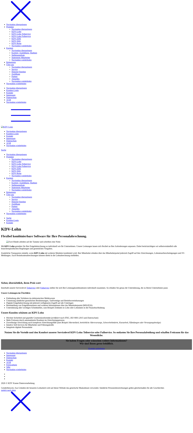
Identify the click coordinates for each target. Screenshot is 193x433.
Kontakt (9, 223)
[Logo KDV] (7, 127)
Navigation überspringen (16, 131)
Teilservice (31, 288)
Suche (3, 150)
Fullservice (44, 288)
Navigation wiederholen (16, 145)
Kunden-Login (12, 220)
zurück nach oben (8, 390)
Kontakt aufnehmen (96, 348)
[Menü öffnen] (20, 124)
